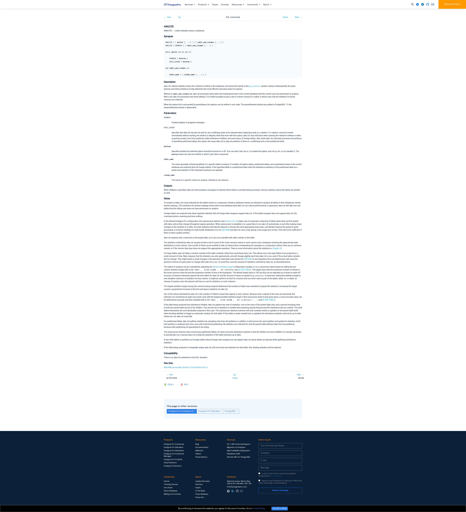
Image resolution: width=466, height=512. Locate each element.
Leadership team (202, 481)
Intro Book (168, 488)
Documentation (201, 447)
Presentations (201, 457)
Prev (169, 17)
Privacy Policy (276, 476)
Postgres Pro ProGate (173, 459)
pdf (185, 385)
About (266, 5)
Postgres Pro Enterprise (174, 444)
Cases (215, 5)
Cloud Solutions (170, 463)
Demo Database (170, 491)
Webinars (199, 451)
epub (170, 385)
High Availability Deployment (238, 451)
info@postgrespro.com (237, 487)
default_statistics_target (223, 267)
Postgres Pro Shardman (174, 451)
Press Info (199, 497)
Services (189, 5)
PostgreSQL (230, 411)
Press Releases (201, 494)
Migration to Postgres (236, 447)
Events (166, 481)
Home (285, 17)
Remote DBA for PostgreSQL (238, 457)
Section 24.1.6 (231, 221)
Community (252, 5)
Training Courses (171, 484)
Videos (198, 454)
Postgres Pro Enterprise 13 (181, 411)
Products (202, 5)
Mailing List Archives (172, 494)
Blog (197, 444)
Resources (237, 5)
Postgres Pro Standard (209, 411)
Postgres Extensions (172, 466)
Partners (199, 484)
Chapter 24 (277, 248)
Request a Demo (452, 4)
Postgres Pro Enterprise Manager (174, 455)
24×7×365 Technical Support (238, 444)
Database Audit (233, 454)
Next (297, 17)
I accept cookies (280, 508)
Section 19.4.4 (188, 367)
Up (179, 17)
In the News (200, 491)
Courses (225, 5)
